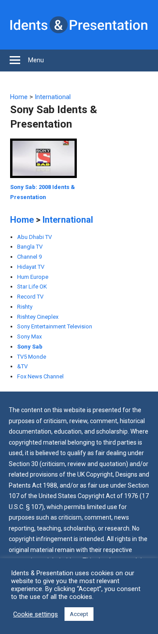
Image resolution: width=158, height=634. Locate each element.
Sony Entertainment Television (54, 326)
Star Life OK (32, 286)
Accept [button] (79, 614)
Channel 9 (29, 256)
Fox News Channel (40, 376)
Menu (36, 60)
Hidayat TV (30, 267)
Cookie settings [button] (35, 614)
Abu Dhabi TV (34, 237)
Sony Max (29, 336)
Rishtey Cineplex (37, 316)
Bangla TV (30, 246)
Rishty (24, 306)
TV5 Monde (31, 356)
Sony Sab (30, 346)
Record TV (30, 296)
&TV (22, 366)
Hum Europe (32, 277)
